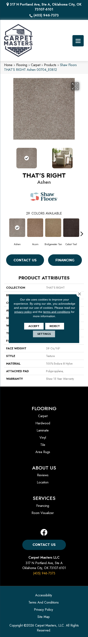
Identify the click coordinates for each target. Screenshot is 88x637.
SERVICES (44, 498)
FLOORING (44, 408)
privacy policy (23, 311)
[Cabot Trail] (71, 227)
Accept (33, 326)
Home (8, 65)
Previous (6, 156)
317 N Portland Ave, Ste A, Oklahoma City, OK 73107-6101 (45, 7)
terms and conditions (56, 311)
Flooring (21, 65)
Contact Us (25, 260)
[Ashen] (17, 227)
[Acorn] (35, 227)
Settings (44, 333)
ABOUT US (44, 467)
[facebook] (44, 533)
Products (50, 65)
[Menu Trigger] (78, 40)
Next (82, 156)
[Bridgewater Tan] (53, 227)
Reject (55, 326)
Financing (64, 260)
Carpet (35, 65)
